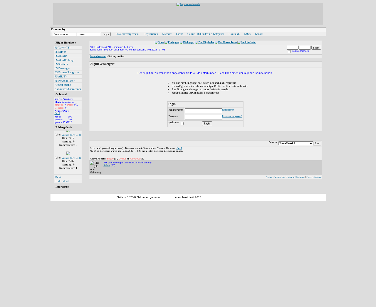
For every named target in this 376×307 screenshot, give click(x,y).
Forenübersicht (98, 56)
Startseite (167, 33)
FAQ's (247, 33)
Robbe (107, 165)
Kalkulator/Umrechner (68, 89)
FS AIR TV (61, 76)
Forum (179, 33)
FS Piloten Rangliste (67, 72)
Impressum (62, 186)
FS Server (60, 51)
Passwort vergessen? (127, 33)
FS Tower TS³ (62, 47)
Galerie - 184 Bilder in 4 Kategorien (205, 33)
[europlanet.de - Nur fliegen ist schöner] (188, 4)
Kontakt (259, 33)
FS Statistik (61, 64)
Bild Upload (62, 181)
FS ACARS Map (64, 60)
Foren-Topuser (313, 177)
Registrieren (151, 33)
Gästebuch (234, 33)
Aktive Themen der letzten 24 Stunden (285, 177)
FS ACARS (61, 55)
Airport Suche (63, 84)
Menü (58, 177)
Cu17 (57, 113)
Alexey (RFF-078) (71, 133)
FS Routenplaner (64, 80)
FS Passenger (62, 68)
